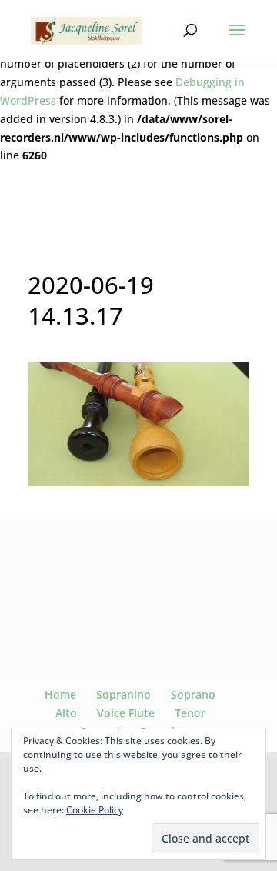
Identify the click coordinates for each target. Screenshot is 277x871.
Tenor (190, 713)
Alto (66, 713)
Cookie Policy (94, 809)
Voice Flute (126, 713)
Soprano (193, 694)
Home (60, 694)
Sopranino (123, 694)
